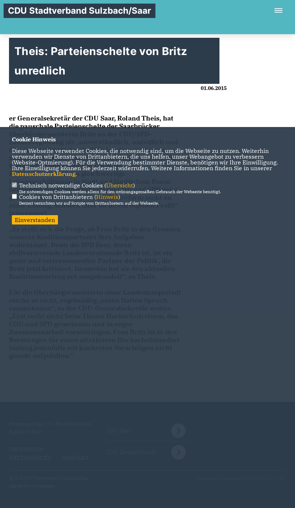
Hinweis (107, 196)
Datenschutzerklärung (44, 173)
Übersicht (119, 185)
